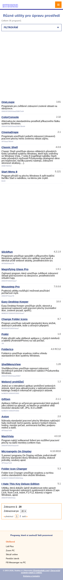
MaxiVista (7, 436)
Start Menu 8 (9, 171)
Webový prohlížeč (12, 381)
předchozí (9, 516)
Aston (5, 416)
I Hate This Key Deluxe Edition (20, 483)
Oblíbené (10, 542)
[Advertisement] (31, 67)
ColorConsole (10, 117)
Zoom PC (10, 550)
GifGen (5, 399)
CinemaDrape (9, 132)
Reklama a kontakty (31, 576)
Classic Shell (9, 147)
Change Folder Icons (14, 319)
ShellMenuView (11, 364)
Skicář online (12, 554)
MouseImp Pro (10, 286)
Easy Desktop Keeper (14, 301)
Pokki (4, 334)
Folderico (7, 349)
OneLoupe (8, 102)
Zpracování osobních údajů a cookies (40, 572)
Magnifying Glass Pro (14, 269)
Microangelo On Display (16, 451)
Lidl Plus (10, 546)
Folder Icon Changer (14, 468)
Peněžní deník (12, 558)
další (24, 516)
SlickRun (7, 251)
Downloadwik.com (41, 571)
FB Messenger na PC (16, 562)
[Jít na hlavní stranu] (10, 7)
